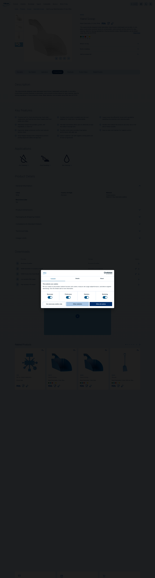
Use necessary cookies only (54, 304)
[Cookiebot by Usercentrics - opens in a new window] (105, 273)
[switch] (68, 297)
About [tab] (102, 278)
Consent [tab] (53, 278)
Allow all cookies (101, 304)
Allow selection (77, 304)
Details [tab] (77, 278)
